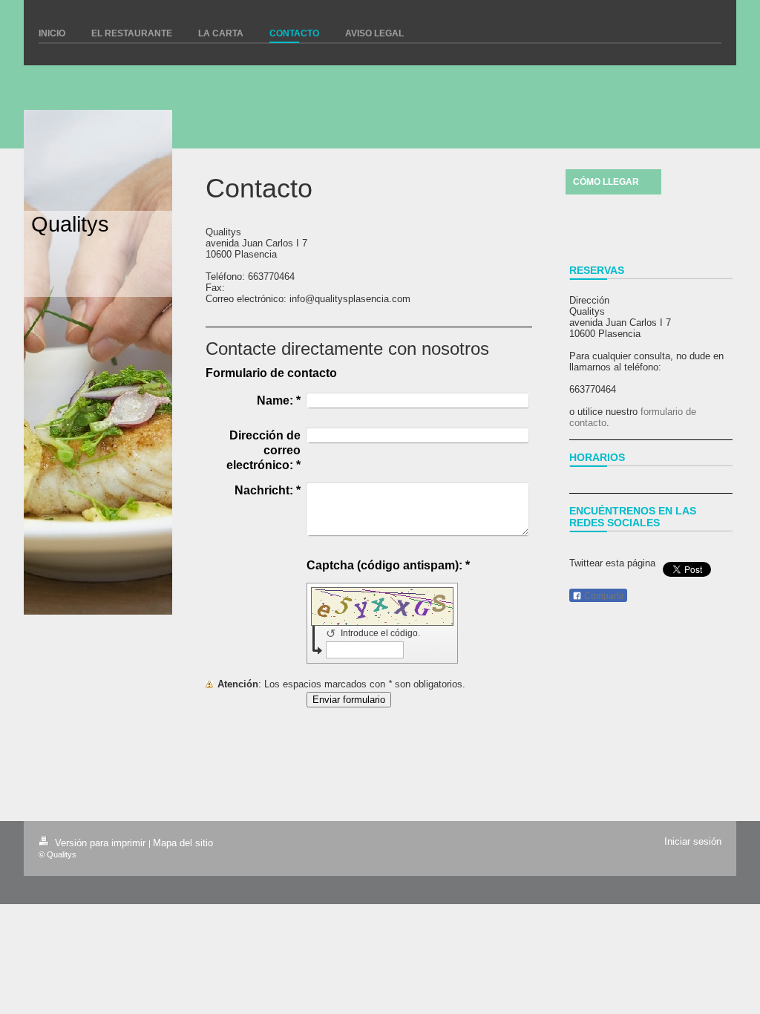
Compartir (603, 596)
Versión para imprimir (100, 842)
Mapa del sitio (183, 842)
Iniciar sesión (692, 841)
